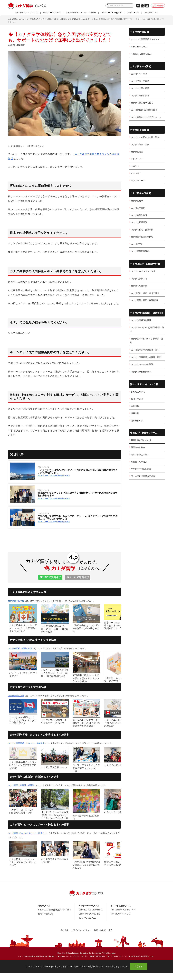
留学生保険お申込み (140, 454)
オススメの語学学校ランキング (145, 39)
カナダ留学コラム (151, 13)
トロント (135, 166)
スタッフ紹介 (137, 399)
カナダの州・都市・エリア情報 (145, 293)
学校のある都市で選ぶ (141, 54)
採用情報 (135, 413)
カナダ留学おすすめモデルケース (146, 117)
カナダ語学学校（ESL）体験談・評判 (146, 341)
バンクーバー (137, 159)
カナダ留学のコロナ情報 (142, 237)
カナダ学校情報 (138, 32)
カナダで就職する (139, 278)
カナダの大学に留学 (140, 88)
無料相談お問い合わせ (141, 440)
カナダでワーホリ (139, 74)
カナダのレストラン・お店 (143, 271)
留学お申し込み (138, 447)
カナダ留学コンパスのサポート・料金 (25, 833)
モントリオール (138, 181)
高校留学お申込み (139, 462)
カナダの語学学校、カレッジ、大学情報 (26, 743)
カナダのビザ (137, 201)
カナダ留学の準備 (16, 601)
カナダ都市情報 (138, 129)
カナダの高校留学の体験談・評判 (146, 357)
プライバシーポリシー (81, 930)
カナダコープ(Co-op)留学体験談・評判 (54, 475)
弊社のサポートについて (142, 384)
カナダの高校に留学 (140, 95)
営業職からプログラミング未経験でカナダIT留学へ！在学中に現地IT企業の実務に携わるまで (77, 494)
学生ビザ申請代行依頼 (141, 469)
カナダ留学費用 (138, 208)
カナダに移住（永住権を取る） (145, 110)
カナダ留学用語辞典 (140, 251)
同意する (138, 966)
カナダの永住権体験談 (141, 372)
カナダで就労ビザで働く (142, 103)
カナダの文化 (137, 244)
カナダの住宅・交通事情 (142, 230)
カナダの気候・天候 (140, 144)
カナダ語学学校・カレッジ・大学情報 (81, 13)
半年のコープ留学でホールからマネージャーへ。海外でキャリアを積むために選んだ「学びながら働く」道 (78, 517)
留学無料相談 (137, 421)
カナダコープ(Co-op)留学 (111, 13)
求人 (111, 930)
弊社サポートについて (52, 13)
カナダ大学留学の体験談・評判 (145, 350)
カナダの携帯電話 (139, 222)
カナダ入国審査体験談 (141, 320)
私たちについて (138, 392)
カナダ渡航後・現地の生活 (20, 648)
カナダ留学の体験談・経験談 (21, 785)
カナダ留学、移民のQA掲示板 (144, 300)
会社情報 (135, 406)
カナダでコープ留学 (140, 81)
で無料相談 (52, 577)
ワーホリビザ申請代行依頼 (143, 476)
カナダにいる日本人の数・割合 (145, 137)
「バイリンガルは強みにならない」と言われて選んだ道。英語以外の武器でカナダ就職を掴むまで (78, 471)
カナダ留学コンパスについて (26, 13)
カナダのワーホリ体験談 (142, 364)
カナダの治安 (137, 152)
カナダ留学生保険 (139, 215)
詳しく (125, 966)
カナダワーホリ (133, 13)
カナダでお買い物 (139, 286)
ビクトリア (136, 173)
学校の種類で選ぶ (139, 46)
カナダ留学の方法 (16, 695)
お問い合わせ (158, 5)
